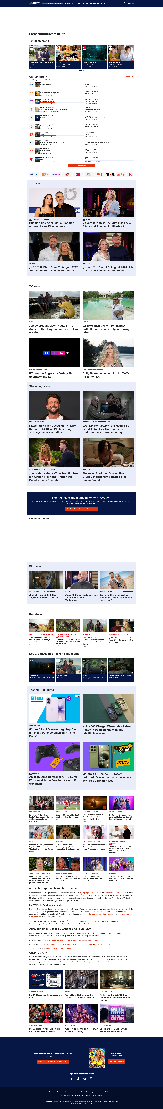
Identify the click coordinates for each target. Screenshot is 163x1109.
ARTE (97, 940)
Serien (84, 3)
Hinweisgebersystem (67, 1095)
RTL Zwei (108, 944)
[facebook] (71, 1078)
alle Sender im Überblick (116, 893)
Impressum (52, 1092)
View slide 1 (80, 70)
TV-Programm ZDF (73, 940)
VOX (90, 944)
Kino (104, 914)
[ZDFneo (67, 948)
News (77, 3)
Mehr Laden (81, 165)
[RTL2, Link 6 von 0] (89, 174)
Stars (109, 914)
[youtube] (84, 1078)
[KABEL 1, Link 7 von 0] (99, 174)
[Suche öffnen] (124, 3)
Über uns (77, 1095)
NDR (91, 940)
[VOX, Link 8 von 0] (110, 174)
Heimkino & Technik (96, 3)
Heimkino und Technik (69, 962)
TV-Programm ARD (55, 940)
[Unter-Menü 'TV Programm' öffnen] (52, 3)
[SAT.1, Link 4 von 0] (67, 174)
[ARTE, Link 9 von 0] (121, 174)
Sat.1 (84, 944)
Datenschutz (76, 1092)
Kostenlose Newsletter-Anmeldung (81, 508)
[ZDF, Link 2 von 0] (45, 174)
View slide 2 (83, 70)
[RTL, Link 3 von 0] (56, 174)
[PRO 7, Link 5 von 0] (78, 174)
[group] (81, 57)
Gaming (87, 962)
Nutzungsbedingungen (64, 1092)
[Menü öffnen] (133, 3)
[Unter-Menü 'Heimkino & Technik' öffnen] (104, 3)
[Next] (132, 174)
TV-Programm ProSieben (69, 944)
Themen (93, 1095)
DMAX (47, 948)
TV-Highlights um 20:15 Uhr (90, 893)
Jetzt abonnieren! (116, 1061)
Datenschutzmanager (87, 1092)
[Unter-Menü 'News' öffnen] (79, 3)
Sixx (61, 948)
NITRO (54, 948)
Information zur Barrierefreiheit (105, 1092)
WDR (85, 940)
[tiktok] (78, 1078)
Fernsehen (96, 914)
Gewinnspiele (86, 1095)
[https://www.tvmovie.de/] (35, 3)
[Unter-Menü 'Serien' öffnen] (87, 3)
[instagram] (91, 1078)
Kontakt (100, 1095)
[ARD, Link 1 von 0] (34, 174)
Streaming (68, 3)
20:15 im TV (59, 3)
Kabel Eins (98, 944)
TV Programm (47, 3)
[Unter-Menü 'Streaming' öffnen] (72, 3)
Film (89, 914)
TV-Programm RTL (49, 944)
